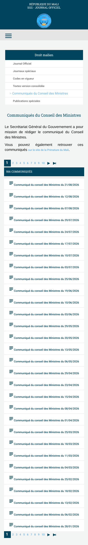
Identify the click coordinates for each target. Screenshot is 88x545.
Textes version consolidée (29, 86)
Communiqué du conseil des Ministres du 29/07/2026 (44, 219)
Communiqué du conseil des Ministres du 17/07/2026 (44, 242)
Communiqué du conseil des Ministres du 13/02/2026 (44, 501)
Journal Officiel (22, 63)
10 (43, 163)
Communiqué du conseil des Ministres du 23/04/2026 (44, 384)
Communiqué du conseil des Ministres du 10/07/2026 (44, 254)
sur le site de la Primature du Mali (48, 150)
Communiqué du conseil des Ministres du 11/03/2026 (44, 454)
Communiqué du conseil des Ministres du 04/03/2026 (44, 466)
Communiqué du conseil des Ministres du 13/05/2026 (44, 348)
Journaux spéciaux (24, 71)
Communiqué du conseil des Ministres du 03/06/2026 (44, 313)
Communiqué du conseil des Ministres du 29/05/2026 (44, 325)
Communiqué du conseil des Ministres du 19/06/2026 (44, 289)
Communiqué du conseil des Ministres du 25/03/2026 (44, 431)
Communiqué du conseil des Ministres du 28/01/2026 (44, 525)
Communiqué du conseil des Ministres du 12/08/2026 (44, 195)
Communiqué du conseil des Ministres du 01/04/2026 (44, 419)
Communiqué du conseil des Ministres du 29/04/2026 (44, 372)
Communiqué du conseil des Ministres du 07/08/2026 (44, 207)
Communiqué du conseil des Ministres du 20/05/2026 (44, 336)
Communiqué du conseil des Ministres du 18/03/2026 (44, 442)
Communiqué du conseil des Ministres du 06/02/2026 (44, 513)
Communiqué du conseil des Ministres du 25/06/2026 (44, 278)
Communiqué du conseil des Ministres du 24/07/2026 (44, 230)
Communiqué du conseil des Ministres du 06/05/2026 (44, 360)
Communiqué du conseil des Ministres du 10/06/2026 (44, 301)
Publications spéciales (26, 101)
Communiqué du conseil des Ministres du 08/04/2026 (44, 407)
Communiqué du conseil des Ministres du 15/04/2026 (44, 395)
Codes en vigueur (23, 78)
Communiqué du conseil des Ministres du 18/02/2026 (44, 490)
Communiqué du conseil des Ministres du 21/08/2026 (44, 183)
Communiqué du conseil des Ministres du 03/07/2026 (44, 266)
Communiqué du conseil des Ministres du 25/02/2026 (44, 478)
